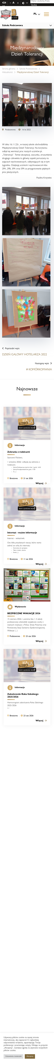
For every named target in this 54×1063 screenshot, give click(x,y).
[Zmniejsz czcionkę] (10, 3)
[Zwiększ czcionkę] (18, 3)
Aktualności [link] (7, 72)
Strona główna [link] (8, 69)
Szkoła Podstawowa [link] (28, 69)
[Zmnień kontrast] (26, 3)
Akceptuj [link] (29, 1056)
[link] (10, 14)
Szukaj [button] (34, 5)
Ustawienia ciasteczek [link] (13, 1056)
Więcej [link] (39, 483)
